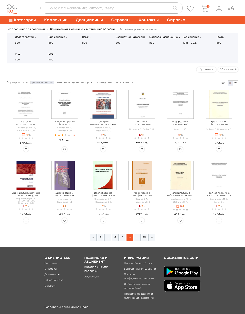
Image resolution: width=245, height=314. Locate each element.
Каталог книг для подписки (26, 29)
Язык (85, 37)
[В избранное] (26, 149)
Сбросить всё (228, 69)
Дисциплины (89, 20)
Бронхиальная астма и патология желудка (26, 194)
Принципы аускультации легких (103, 123)
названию (63, 82)
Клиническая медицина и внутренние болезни (82, 29)
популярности (124, 82)
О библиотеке (54, 280)
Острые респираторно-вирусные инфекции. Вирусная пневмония (26, 123)
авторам (86, 82)
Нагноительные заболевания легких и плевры (180, 194)
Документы (52, 274)
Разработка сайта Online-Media (66, 307)
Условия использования (140, 269)
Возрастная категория (130, 37)
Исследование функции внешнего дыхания (103, 194)
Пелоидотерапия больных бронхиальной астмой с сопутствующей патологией (64, 123)
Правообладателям (138, 263)
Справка (176, 20)
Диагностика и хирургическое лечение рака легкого (64, 194)
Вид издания (56, 37)
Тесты (220, 37)
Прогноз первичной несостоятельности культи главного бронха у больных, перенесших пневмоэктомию (219, 194)
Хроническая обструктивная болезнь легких (219, 123)
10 (144, 237)
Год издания (191, 37)
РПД (17, 54)
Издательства (24, 37)
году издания (103, 82)
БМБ (51, 54)
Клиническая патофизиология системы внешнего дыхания (142, 194)
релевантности (42, 82)
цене (75, 82)
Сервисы (120, 20)
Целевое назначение (163, 37)
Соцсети (50, 286)
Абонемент (91, 277)
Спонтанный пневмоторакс (142, 123)
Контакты (149, 20)
